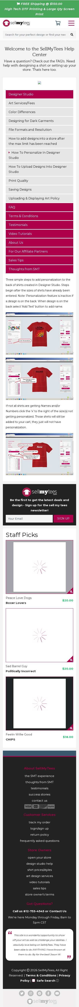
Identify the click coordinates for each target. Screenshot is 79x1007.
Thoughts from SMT (24, 269)
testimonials (39, 788)
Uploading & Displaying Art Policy (34, 198)
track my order (39, 822)
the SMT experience (39, 776)
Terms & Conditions (23, 216)
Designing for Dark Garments (31, 121)
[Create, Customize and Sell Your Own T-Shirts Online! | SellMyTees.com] (16, 23)
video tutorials (39, 882)
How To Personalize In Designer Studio (34, 155)
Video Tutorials (20, 234)
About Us (16, 242)
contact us (39, 800)
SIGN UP (63, 518)
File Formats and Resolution (30, 130)
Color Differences (22, 112)
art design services (39, 876)
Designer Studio (21, 94)
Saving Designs (20, 189)
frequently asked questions (39, 841)
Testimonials (18, 225)
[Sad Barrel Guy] (39, 635)
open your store (39, 857)
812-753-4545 (33, 911)
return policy (39, 834)
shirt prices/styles (39, 870)
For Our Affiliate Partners (28, 251)
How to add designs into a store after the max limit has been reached (37, 141)
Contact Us (58, 911)
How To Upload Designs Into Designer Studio (38, 169)
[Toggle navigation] (72, 23)
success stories (39, 794)
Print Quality (18, 181)
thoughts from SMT (40, 782)
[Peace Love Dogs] (39, 567)
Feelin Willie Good (19, 734)
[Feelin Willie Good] (39, 703)
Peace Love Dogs (18, 598)
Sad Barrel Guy (16, 666)
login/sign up (39, 828)
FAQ (12, 207)
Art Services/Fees (22, 103)
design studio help (39, 863)
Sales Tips (16, 260)
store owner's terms (39, 894)
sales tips (39, 888)
